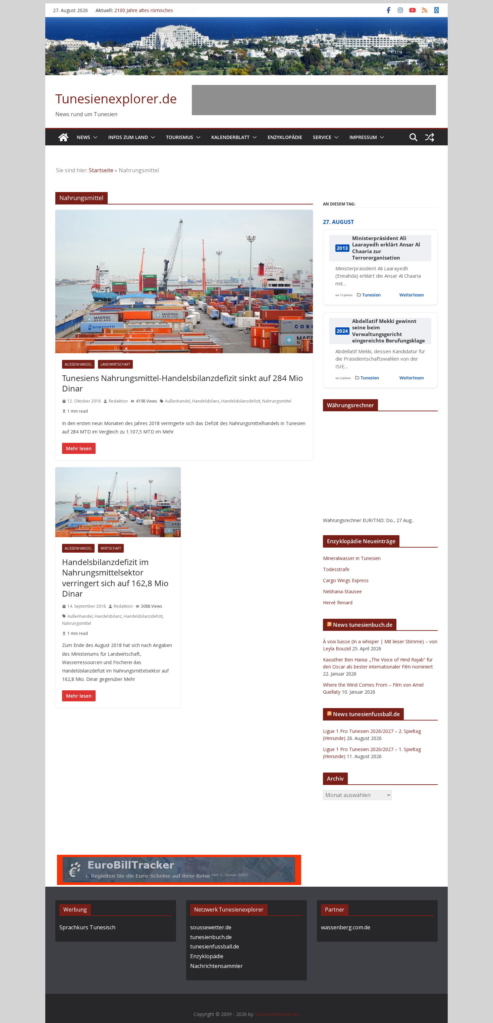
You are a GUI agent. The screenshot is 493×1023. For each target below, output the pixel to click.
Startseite (101, 170)
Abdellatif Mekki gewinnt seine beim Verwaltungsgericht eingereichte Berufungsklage (388, 331)
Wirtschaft (111, 548)
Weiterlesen (411, 295)
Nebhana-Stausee (342, 591)
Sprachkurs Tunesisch (87, 927)
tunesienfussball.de (214, 946)
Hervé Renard (337, 602)
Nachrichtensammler (216, 966)
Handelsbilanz (205, 401)
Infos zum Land (128, 137)
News (83, 137)
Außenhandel (78, 364)
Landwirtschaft (115, 364)
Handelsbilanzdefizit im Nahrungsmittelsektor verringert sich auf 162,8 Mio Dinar (115, 577)
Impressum (363, 137)
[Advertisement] (314, 100)
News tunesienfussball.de (366, 714)
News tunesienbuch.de (362, 625)
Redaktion (118, 401)
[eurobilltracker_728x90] (179, 859)
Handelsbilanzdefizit (240, 401)
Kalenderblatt (230, 137)
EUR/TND (373, 520)
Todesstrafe (336, 569)
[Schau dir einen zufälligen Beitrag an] (430, 137)
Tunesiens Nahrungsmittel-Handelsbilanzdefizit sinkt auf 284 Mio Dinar (182, 383)
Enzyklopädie (285, 137)
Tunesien (371, 295)
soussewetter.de (210, 927)
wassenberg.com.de (345, 927)
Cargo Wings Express (346, 580)
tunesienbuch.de (211, 937)
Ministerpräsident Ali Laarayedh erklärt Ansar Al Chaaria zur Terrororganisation (386, 248)
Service (322, 137)
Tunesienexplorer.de (116, 98)
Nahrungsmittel (276, 401)
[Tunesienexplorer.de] (63, 137)
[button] (94, 137)
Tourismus (179, 137)
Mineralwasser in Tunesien (352, 558)
